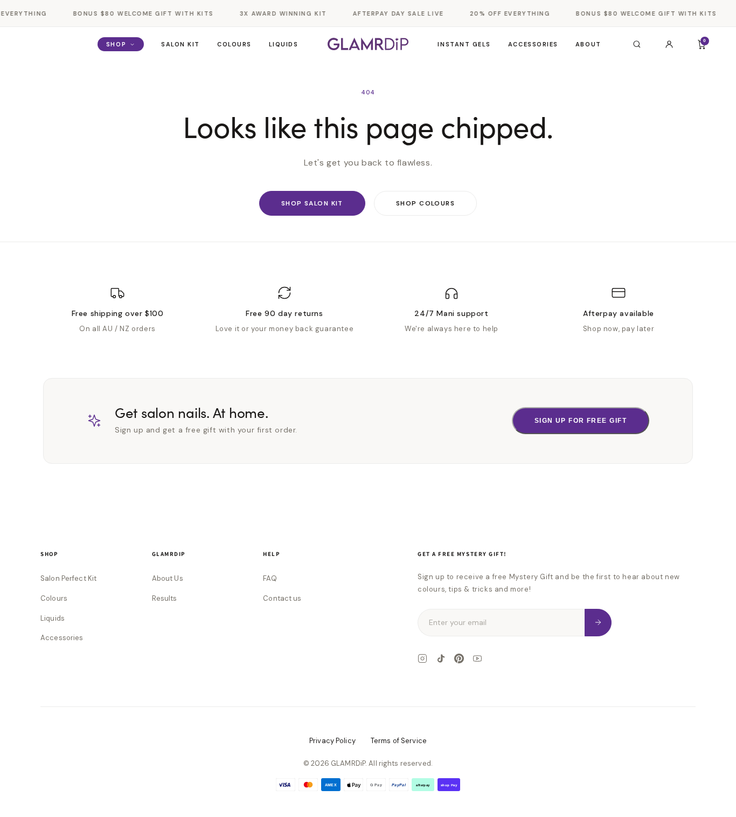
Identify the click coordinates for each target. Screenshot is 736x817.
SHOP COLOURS (425, 203)
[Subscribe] (598, 622)
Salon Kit (180, 44)
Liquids (283, 44)
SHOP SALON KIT (312, 203)
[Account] (669, 44)
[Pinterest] (459, 658)
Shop (116, 44)
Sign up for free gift (580, 420)
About (588, 44)
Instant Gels (464, 44)
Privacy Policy (332, 740)
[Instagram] (422, 658)
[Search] (637, 44)
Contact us (282, 598)
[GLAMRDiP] (368, 44)
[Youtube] (477, 658)
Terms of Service (399, 740)
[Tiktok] (441, 658)
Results (164, 598)
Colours (234, 44)
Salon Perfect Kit (68, 578)
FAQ (269, 578)
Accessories (533, 44)
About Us (167, 578)
